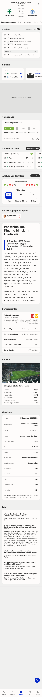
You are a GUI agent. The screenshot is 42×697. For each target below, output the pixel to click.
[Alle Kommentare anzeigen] (33, 139)
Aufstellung (28, 22)
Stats (36, 22)
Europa (35, 452)
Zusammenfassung (8, 22)
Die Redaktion (11, 495)
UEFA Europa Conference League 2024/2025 (21, 3)
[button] (9, 128)
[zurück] (3, 4)
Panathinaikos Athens (30, 458)
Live (19, 22)
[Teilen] (38, 4)
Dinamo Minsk (28, 300)
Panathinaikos (10, 300)
